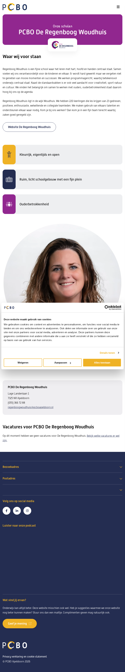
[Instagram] (27, 511)
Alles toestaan (102, 362)
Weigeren (23, 362)
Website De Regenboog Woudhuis (29, 127)
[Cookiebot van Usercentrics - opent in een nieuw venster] (107, 307)
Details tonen (107, 352)
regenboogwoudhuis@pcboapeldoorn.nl (30, 407)
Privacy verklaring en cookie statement (25, 656)
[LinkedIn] (17, 511)
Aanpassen (60, 362)
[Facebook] (6, 511)
